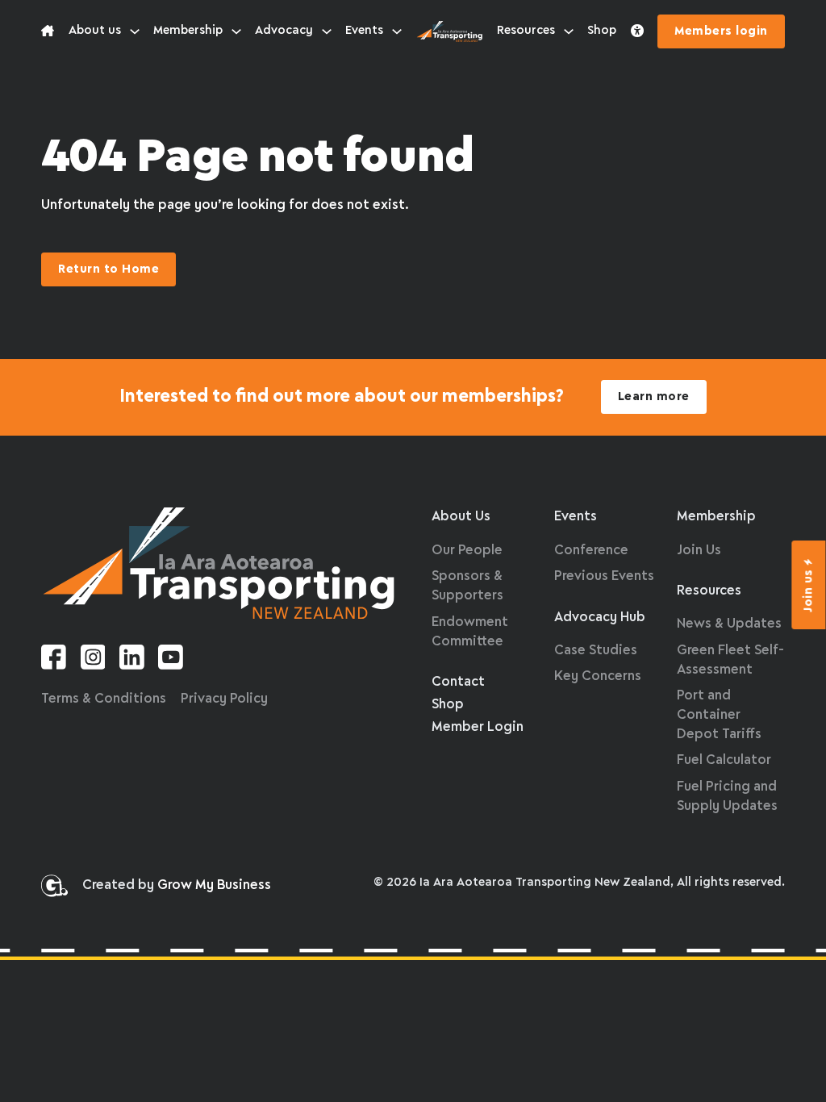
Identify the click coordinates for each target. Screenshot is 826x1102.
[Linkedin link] (131, 660)
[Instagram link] (93, 660)
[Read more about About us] (47, 31)
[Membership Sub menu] (236, 31)
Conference (591, 551)
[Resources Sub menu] (568, 31)
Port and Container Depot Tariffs (719, 715)
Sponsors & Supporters (467, 586)
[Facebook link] (53, 660)
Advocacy (284, 30)
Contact (458, 682)
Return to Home (108, 269)
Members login (721, 31)
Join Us (699, 551)
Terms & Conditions (103, 699)
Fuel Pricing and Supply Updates (727, 796)
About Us (461, 517)
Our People (467, 551)
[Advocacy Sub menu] (326, 31)
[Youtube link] (170, 660)
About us (95, 30)
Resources (526, 30)
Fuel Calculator (724, 760)
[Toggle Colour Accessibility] (637, 31)
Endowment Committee (470, 632)
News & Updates (729, 624)
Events (364, 30)
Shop (601, 30)
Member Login (478, 727)
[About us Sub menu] (134, 31)
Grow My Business (214, 885)
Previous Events (604, 576)
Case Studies (595, 651)
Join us (809, 590)
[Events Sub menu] (397, 31)
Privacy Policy (224, 699)
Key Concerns (597, 676)
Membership (188, 30)
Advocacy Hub (599, 618)
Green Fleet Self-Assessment (730, 660)
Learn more (654, 397)
